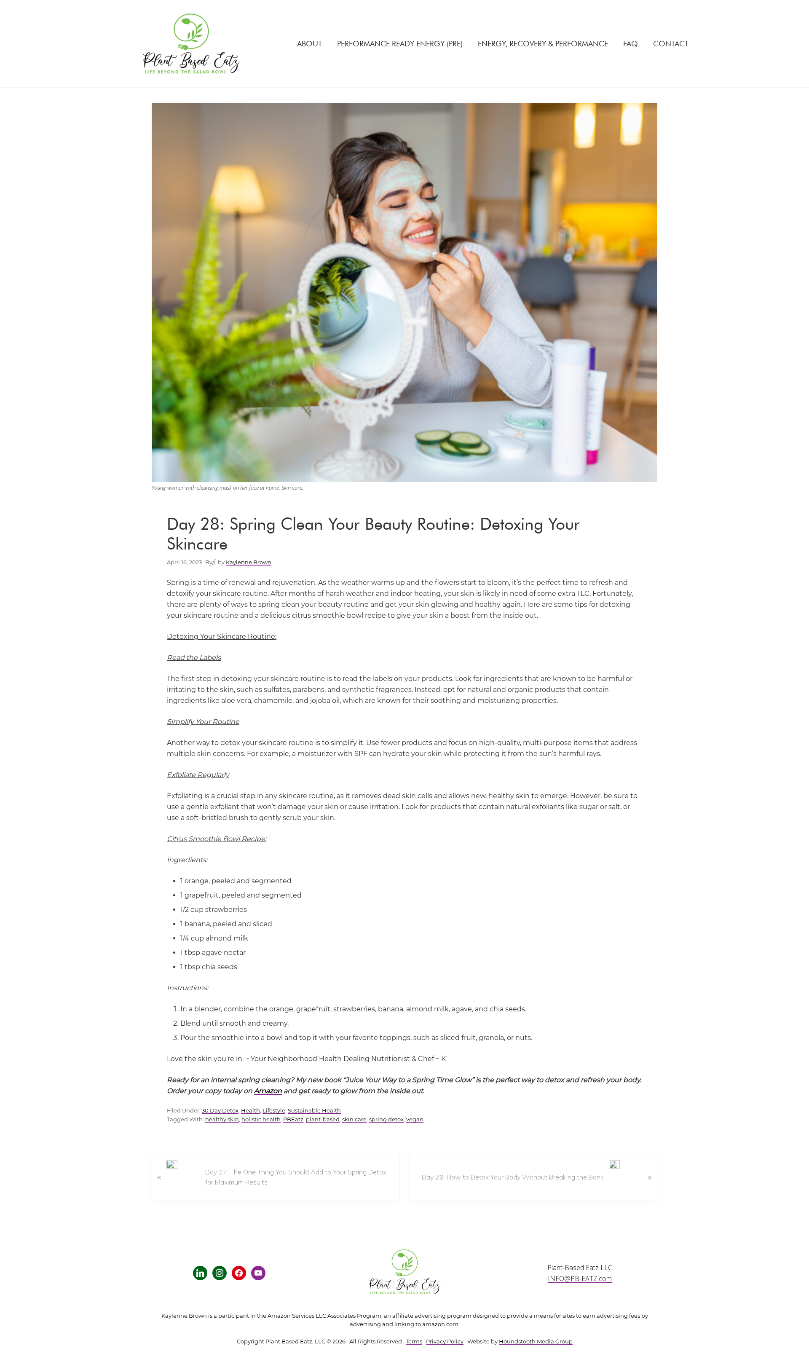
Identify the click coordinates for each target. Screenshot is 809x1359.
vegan (414, 1119)
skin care (354, 1119)
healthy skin (222, 1119)
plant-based (323, 1119)
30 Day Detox (220, 1110)
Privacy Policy (444, 1341)
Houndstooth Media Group (536, 1341)
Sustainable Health (314, 1110)
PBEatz (293, 1119)
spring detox (386, 1119)
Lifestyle (274, 1110)
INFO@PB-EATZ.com (580, 1278)
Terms (414, 1341)
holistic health (261, 1119)
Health (250, 1110)
